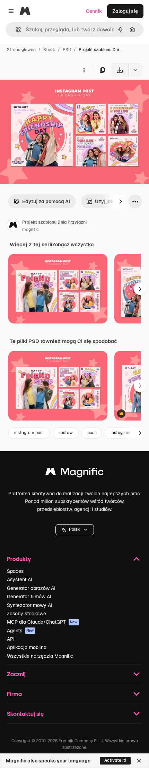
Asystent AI (19, 579)
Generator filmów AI (29, 596)
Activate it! (115, 760)
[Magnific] (74, 473)
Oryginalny (48, 93)
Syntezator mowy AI (29, 605)
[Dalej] (120, 201)
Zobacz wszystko (73, 244)
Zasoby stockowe (26, 613)
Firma (14, 693)
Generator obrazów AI (31, 588)
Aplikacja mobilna (26, 647)
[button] (74, 529)
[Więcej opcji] (84, 70)
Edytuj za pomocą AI (46, 201)
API (11, 639)
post (91, 432)
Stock (49, 50)
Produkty (19, 558)
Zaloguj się (125, 11)
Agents (20, 630)
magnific (30, 229)
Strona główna (21, 50)
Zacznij (16, 674)
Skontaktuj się (25, 713)
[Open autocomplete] (15, 29)
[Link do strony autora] (13, 226)
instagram (121, 432)
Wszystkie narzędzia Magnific (40, 656)
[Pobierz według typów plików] (135, 70)
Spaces (15, 571)
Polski (74, 529)
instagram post (29, 432)
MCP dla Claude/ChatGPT (42, 622)
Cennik (94, 11)
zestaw (66, 432)
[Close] (139, 761)
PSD (67, 50)
